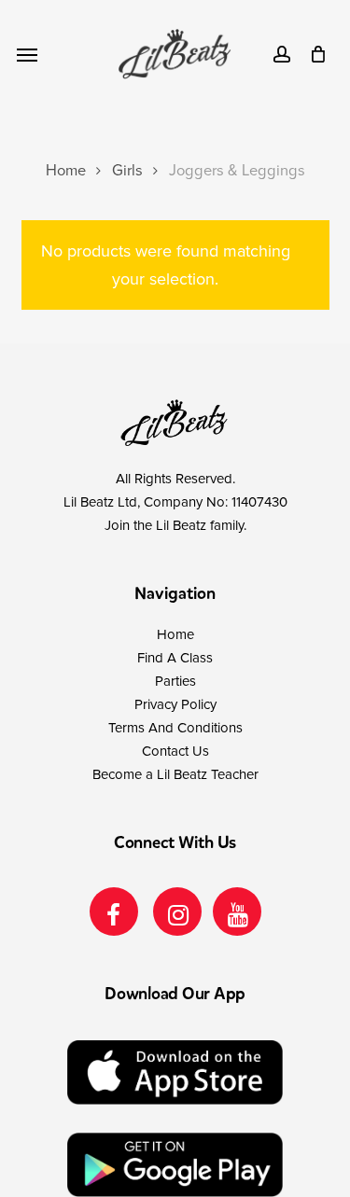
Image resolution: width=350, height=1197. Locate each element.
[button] (27, 54)
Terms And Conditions (175, 727)
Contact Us (175, 751)
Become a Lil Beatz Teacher (175, 774)
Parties (175, 681)
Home (66, 170)
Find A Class (175, 657)
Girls (127, 170)
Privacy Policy (175, 704)
